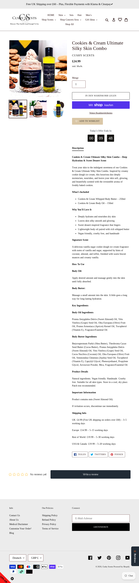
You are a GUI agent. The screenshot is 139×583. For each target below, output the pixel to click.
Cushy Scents (108, 567)
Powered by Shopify (122, 567)
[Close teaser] (12, 578)
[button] (5, 577)
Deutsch (17, 557)
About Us (13, 520)
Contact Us (14, 515)
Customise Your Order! (20, 528)
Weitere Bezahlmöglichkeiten (100, 113)
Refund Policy (49, 520)
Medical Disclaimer (18, 524)
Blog (11, 533)
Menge (75, 78)
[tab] (78, 149)
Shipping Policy (49, 515)
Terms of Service (50, 528)
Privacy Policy (49, 524)
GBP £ (34, 557)
